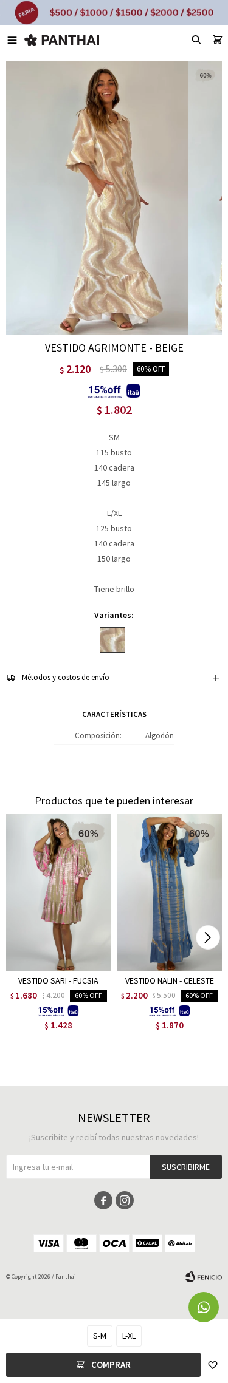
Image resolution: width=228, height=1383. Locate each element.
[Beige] (112, 640)
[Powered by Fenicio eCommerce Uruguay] (203, 1277)
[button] (207, 937)
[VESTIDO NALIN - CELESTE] (170, 892)
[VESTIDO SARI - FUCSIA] (58, 892)
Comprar (111, 1364)
